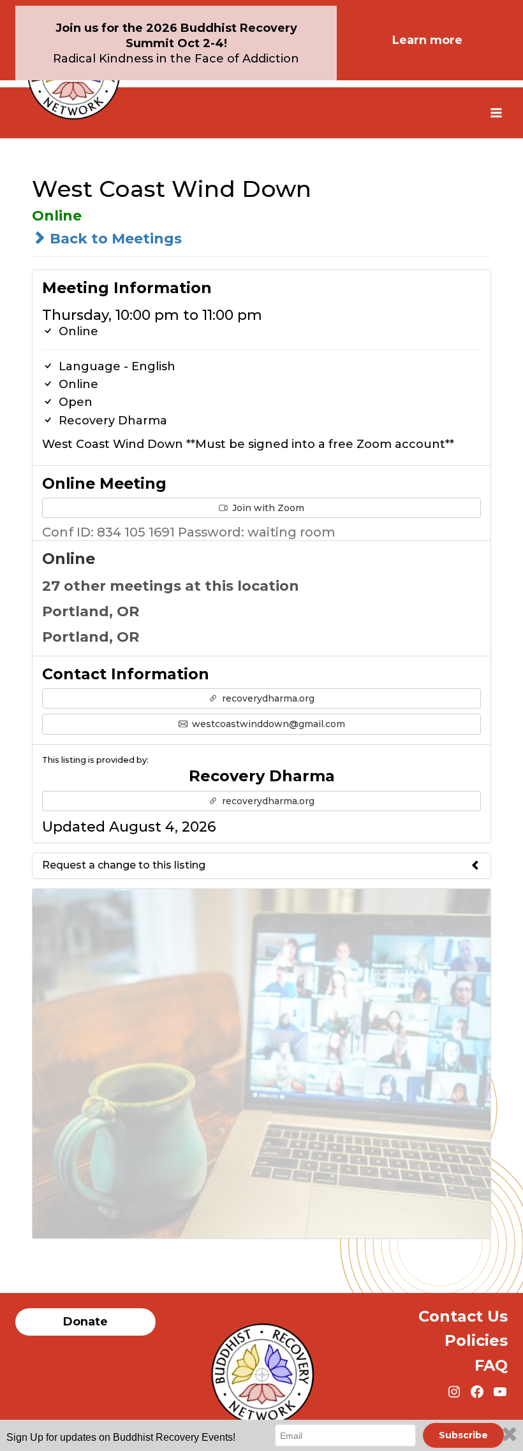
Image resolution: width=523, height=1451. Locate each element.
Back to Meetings (114, 238)
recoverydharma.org (266, 698)
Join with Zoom (267, 508)
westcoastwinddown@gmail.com (267, 724)
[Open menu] (496, 112)
